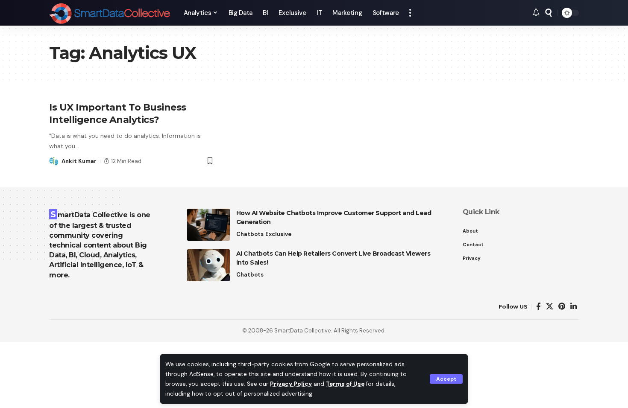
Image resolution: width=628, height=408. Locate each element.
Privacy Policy (291, 384)
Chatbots (250, 234)
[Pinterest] (561, 306)
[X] (549, 306)
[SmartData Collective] (109, 13)
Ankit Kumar (79, 161)
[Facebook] (538, 306)
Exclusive (278, 234)
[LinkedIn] (573, 306)
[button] (446, 379)
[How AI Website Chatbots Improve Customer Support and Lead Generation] (208, 225)
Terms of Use (345, 384)
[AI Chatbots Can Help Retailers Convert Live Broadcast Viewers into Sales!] (208, 265)
